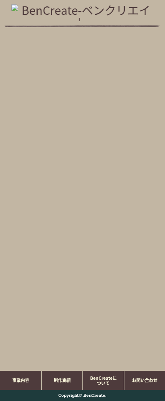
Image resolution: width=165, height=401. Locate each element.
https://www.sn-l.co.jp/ (93, 348)
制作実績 (62, 380)
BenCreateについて (103, 380)
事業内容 (20, 380)
